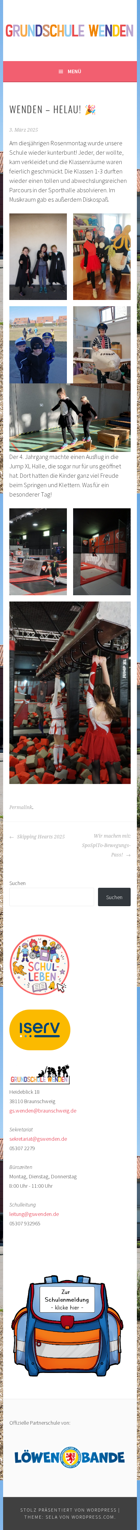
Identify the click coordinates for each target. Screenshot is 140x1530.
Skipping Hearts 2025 (40, 837)
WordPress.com (93, 1517)
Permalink (20, 807)
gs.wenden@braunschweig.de (42, 1110)
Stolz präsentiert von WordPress (68, 1510)
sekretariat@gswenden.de (38, 1138)
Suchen (17, 883)
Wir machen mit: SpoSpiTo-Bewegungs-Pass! (106, 845)
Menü (74, 71)
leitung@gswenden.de (34, 1213)
